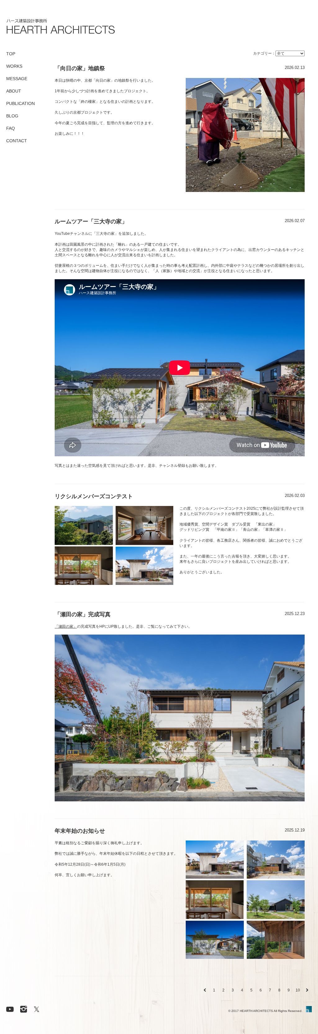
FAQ (10, 128)
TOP (10, 53)
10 (298, 990)
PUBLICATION (20, 103)
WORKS (14, 66)
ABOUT (13, 91)
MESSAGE (16, 78)
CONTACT (16, 140)
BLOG (12, 115)
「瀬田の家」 (66, 626)
